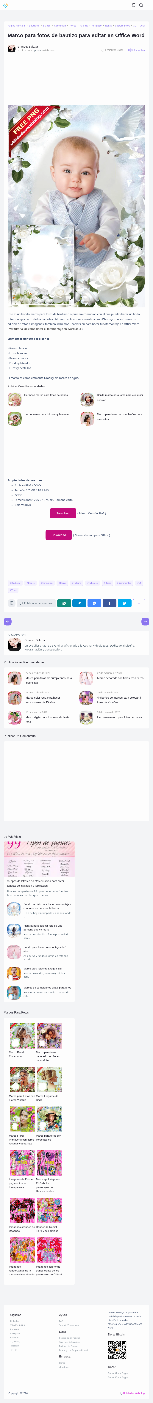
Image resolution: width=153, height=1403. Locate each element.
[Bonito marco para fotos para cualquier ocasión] (87, 405)
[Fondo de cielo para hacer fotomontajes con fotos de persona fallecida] (14, 915)
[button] (135, 50)
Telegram (14, 1345)
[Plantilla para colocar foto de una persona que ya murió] (14, 937)
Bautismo (16, 582)
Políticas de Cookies (68, 1346)
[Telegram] (79, 603)
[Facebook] (109, 603)
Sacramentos (125, 582)
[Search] (141, 5)
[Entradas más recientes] (145, 621)
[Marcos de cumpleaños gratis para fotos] (14, 998)
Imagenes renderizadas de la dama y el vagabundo (22, 1270)
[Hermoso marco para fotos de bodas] (86, 723)
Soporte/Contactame (69, 1325)
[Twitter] (125, 603)
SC (140, 582)
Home (62, 1362)
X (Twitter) (15, 1341)
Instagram (15, 1333)
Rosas (108, 582)
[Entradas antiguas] (8, 621)
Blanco (31, 582)
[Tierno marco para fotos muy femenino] (15, 424)
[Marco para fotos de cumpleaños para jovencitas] (87, 424)
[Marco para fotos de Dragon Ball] (14, 979)
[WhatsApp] (64, 603)
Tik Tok (13, 1349)
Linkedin (14, 1321)
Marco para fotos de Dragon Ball (43, 968)
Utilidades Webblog (134, 1393)
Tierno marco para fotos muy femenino (47, 414)
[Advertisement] (76, 77)
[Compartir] (139, 603)
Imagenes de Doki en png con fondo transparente (21, 1183)
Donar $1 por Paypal (118, 1373)
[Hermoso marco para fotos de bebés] (15, 405)
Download (63, 513)
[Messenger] (94, 603)
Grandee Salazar (34, 640)
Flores (63, 582)
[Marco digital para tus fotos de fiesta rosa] (15, 723)
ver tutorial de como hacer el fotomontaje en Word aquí (45, 329)
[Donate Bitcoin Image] (125, 1351)
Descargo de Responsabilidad (73, 1350)
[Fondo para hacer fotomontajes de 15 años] (14, 958)
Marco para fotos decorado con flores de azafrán (48, 1056)
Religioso (93, 582)
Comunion (47, 582)
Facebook (15, 1337)
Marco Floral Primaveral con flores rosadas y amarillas (21, 1139)
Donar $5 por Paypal (118, 1377)
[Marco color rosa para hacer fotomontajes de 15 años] (15, 704)
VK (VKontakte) (17, 1325)
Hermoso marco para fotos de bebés (46, 394)
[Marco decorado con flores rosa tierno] (86, 684)
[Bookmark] (12, 604)
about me (63, 1367)
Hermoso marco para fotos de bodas (119, 717)
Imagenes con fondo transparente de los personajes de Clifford (49, 1270)
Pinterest (14, 1329)
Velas (13, 590)
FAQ (61, 1321)
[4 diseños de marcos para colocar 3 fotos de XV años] (86, 704)
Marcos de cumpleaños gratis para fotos (47, 987)
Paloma (77, 582)
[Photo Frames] (6, 5)
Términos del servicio (69, 1342)
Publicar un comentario (38, 603)
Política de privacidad (69, 1337)
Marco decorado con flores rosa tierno (120, 678)
